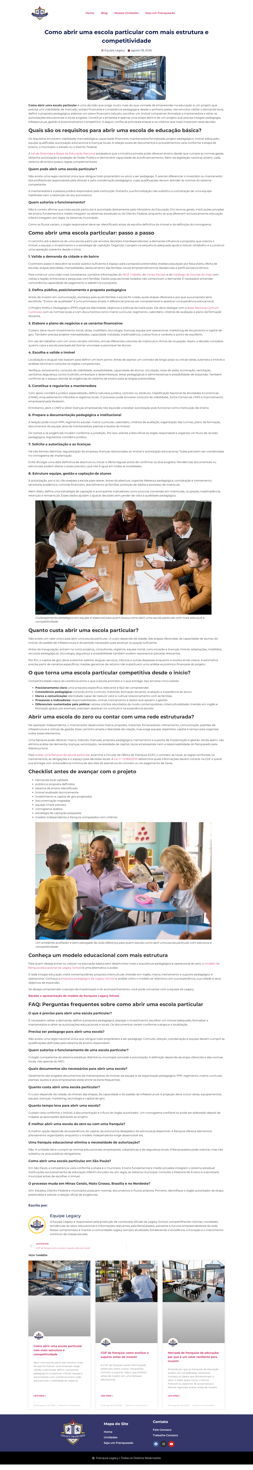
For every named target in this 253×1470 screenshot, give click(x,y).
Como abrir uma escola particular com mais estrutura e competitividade (58, 1350)
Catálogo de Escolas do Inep (192, 274)
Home (90, 13)
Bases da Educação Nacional (75, 153)
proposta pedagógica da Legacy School (88, 978)
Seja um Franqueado (160, 13)
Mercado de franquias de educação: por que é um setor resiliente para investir (193, 1357)
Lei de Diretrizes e (43, 153)
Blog (104, 13)
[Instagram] (164, 1444)
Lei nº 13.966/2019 (125, 759)
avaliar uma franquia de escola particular (62, 755)
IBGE (126, 274)
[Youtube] (171, 1444)
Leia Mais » (40, 1395)
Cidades (135, 274)
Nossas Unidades (126, 13)
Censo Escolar (156, 274)
